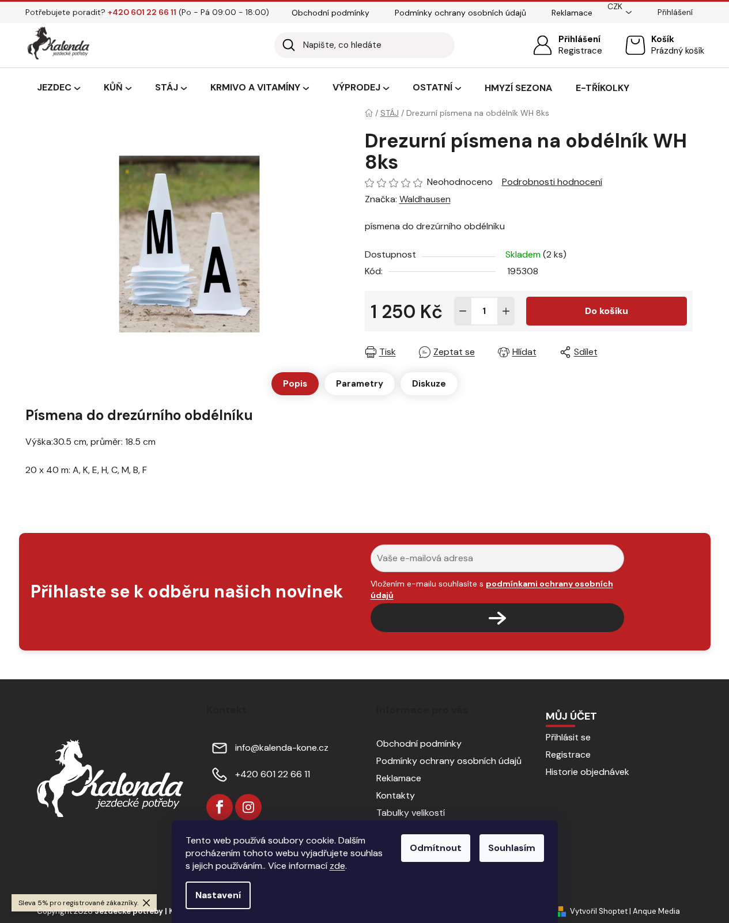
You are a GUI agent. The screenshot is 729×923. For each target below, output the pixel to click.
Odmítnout (436, 848)
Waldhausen (425, 199)
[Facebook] (219, 807)
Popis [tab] (295, 383)
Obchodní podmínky (330, 12)
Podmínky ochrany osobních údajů (460, 12)
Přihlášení (579, 39)
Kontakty (395, 795)
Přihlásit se (568, 737)
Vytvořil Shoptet (599, 911)
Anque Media (656, 911)
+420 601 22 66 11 (272, 774)
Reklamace (572, 12)
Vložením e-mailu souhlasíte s (492, 589)
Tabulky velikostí (410, 813)
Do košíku (606, 311)
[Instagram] (248, 807)
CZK (614, 6)
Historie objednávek (587, 772)
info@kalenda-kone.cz (281, 748)
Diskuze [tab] (429, 383)
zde (337, 866)
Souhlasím (511, 848)
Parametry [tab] (359, 383)
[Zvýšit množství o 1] (506, 311)
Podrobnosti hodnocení (552, 182)
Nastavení (218, 895)
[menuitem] (58, 88)
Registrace (580, 50)
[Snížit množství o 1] (462, 311)
